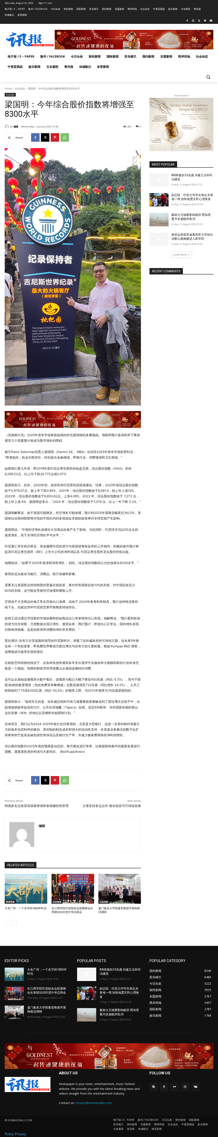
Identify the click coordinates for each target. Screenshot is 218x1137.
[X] (199, 21)
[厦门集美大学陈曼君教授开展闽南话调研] (119, 889)
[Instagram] (193, 21)
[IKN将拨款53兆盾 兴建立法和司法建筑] (159, 180)
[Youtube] (210, 21)
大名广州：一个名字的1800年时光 (26, 908)
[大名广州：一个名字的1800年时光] (26, 889)
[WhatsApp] (64, 137)
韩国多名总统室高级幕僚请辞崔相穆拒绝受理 (37, 806)
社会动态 (20, 88)
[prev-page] (7, 922)
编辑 (16, 126)
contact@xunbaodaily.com (93, 1103)
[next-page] (14, 922)
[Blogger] (153, 1087)
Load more (180, 254)
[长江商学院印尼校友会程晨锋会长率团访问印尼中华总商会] (73, 889)
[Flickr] (174, 1087)
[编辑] (7, 126)
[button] (208, 77)
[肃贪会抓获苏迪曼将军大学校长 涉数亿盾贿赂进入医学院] (159, 239)
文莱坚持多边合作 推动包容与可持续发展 (112, 806)
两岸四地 (10, 901)
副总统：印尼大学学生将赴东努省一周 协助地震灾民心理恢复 (119, 992)
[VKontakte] (195, 1087)
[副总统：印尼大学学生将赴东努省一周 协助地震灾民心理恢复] (159, 199)
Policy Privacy (15, 1134)
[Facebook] (187, 21)
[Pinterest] (55, 137)
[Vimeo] (204, 21)
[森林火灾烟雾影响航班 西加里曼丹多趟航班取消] (159, 219)
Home (8, 88)
